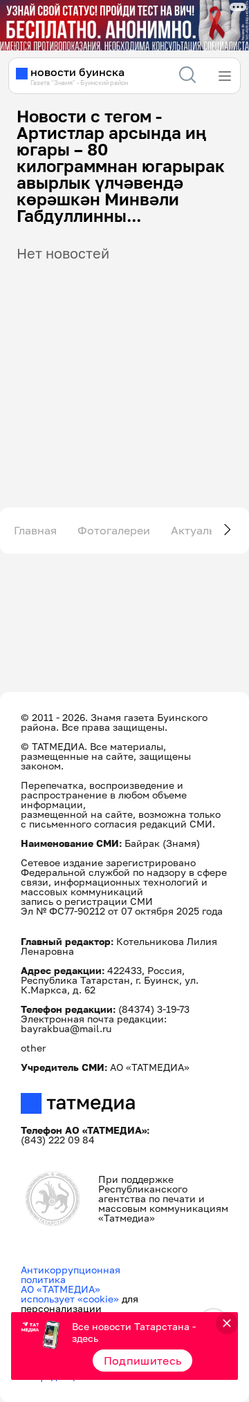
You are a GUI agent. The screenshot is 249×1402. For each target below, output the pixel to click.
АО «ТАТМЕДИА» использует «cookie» (70, 1294)
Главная (35, 530)
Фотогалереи (113, 530)
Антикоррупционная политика (70, 1274)
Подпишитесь (143, 1360)
